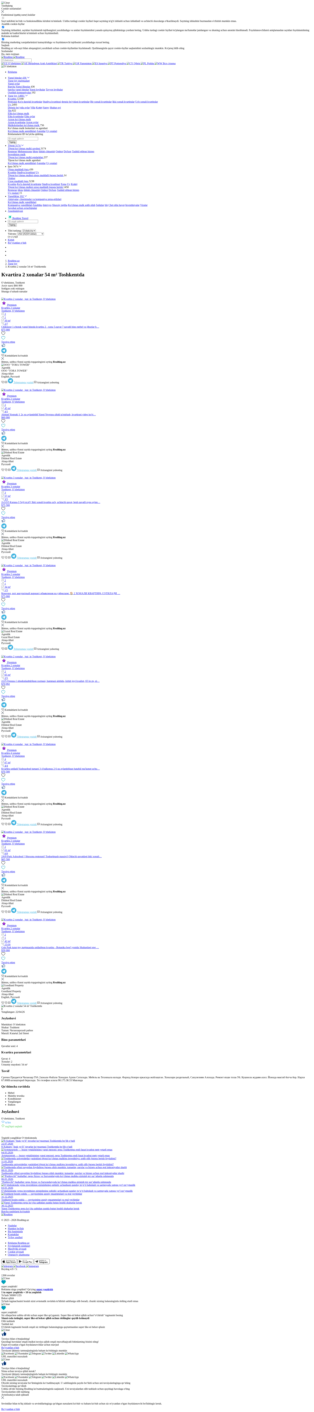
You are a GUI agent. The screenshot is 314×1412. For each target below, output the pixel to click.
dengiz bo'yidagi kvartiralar (75, 101)
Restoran (12, 151)
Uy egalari (51, 131)
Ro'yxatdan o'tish (10, 1347)
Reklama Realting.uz (18, 1243)
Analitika (37, 205)
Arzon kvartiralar (17, 122)
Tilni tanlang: (14, 230)
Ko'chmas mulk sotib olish (81, 205)
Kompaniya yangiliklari (20, 205)
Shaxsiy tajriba (59, 205)
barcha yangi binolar (18, 89)
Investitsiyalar (132, 205)
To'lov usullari (15, 1237)
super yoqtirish (44, 1289)
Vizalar (144, 205)
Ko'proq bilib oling (174, 48)
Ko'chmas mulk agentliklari (22, 131)
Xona (63, 184)
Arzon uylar (32, 122)
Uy (37, 172)
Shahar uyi (55, 107)
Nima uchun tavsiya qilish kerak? (18, 1371)
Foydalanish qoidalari (19, 1245)
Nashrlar (12, 1225)
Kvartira (12, 172)
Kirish (11, 239)
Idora (35, 151)
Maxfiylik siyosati (17, 1248)
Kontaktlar (13, 1234)
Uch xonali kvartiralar (146, 101)
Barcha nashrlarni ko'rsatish (15, 1211)
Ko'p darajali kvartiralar (30, 101)
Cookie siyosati (16, 1251)
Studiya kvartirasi (52, 101)
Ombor (59, 151)
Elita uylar (29, 116)
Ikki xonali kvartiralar (123, 101)
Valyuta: (12, 233)
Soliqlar (100, 205)
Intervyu (47, 205)
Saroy (46, 107)
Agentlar (41, 131)
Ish (106, 205)
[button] (9, 66)
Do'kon (67, 151)
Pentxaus (12, 101)
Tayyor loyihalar (54, 89)
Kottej (39, 107)
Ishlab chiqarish (47, 151)
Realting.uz (14, 260)
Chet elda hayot (116, 205)
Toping (12, 142)
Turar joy (12, 263)
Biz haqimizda (15, 1231)
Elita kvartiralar (16, 116)
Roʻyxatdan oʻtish (17, 242)
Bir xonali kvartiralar (101, 101)
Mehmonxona (25, 151)
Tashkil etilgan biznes (83, 151)
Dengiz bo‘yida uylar (19, 107)
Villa (32, 107)
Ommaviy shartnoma (18, 1254)
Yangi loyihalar (37, 89)
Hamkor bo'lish (16, 1228)
